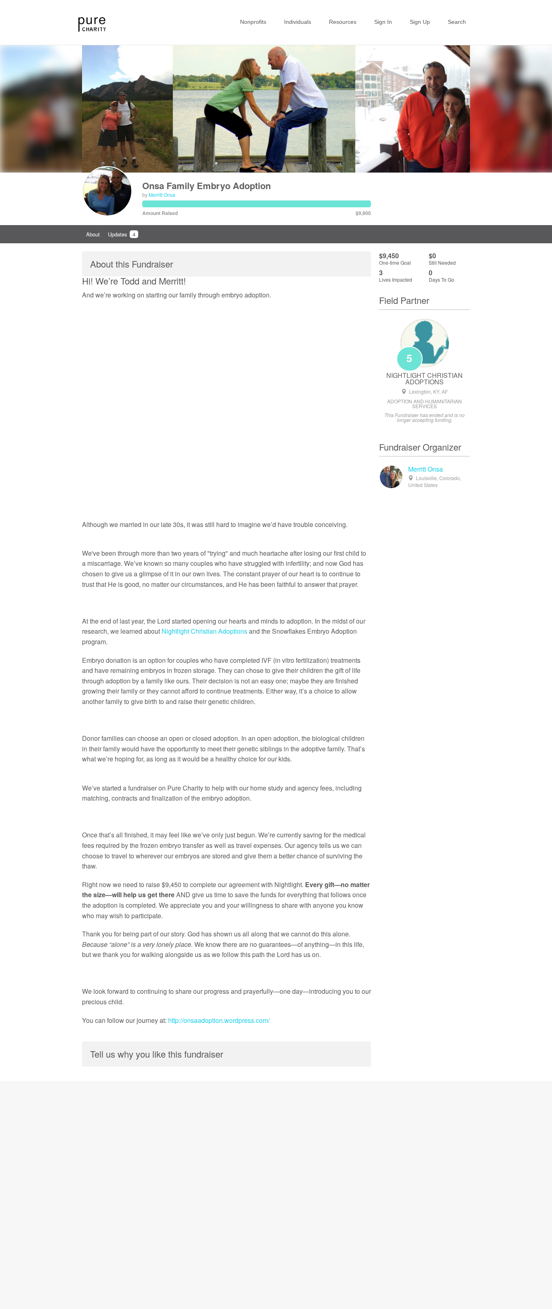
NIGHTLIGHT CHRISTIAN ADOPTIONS (424, 378)
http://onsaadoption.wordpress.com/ (219, 1020)
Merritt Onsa (162, 194)
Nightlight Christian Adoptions (204, 631)
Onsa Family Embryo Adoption (206, 185)
